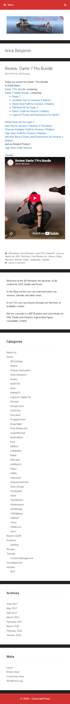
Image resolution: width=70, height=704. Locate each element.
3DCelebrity (13, 253)
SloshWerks (16, 500)
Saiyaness (15, 477)
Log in (10, 667)
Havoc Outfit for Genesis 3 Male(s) (30, 111)
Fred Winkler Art (39, 256)
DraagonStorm (18, 419)
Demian (14, 401)
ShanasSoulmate (19, 482)
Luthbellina (15, 450)
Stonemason (17, 504)
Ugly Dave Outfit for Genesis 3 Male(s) (25, 133)
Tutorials (11, 553)
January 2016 (14, 635)
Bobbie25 (50, 253)
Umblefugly (35, 259)
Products (11, 540)
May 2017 (12, 608)
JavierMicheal (17, 433)
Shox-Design (17, 486)
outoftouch (15, 464)
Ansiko (14, 379)
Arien (13, 388)
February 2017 (14, 621)
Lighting (14, 544)
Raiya (13, 468)
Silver (13, 495)
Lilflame (51, 256)
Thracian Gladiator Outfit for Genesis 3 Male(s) (30, 129)
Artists (10, 356)
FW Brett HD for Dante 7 (25, 107)
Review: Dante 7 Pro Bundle (29, 68)
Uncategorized (14, 562)
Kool (12, 441)
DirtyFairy (25, 256)
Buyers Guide (14, 535)
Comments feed (15, 676)
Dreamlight (16, 424)
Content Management (21, 558)
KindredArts (16, 437)
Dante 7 (16, 96)
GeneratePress (41, 698)
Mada (59, 256)
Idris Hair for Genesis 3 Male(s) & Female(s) (28, 125)
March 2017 (13, 617)
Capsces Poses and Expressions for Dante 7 (36, 114)
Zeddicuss (15, 526)
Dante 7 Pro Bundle (15, 89)
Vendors (11, 567)
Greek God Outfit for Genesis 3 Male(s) (33, 103)
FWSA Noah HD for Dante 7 (20, 122)
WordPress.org (15, 680)
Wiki (15, 302)
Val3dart (45, 259)
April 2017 (12, 612)
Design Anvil (16, 406)
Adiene (14, 365)
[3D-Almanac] (35, 24)
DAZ (18, 256)
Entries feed (13, 671)
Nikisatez (9, 259)
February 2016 (14, 630)
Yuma (13, 522)
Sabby (26, 259)
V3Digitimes (16, 513)
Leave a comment (16, 263)
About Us (11, 352)
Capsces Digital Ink (20, 397)
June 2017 (12, 603)
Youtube (9, 155)
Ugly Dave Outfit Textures (18, 147)
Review (18, 259)
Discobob (15, 415)
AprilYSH (40, 253)
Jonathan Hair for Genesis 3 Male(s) (31, 100)
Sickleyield (16, 491)
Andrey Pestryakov (20, 370)
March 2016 (13, 626)
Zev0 (13, 531)
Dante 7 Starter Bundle (17, 92)
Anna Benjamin (27, 253)
